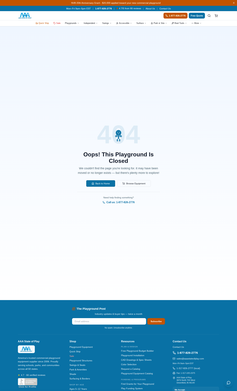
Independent (89, 23)
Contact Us (165, 8)
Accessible (124, 23)
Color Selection (129, 364)
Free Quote (197, 15)
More (196, 23)
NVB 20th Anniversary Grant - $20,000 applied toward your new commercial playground (116, 3)
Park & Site (159, 23)
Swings (105, 23)
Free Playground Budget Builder (137, 351)
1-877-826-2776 (103, 8)
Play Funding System (132, 388)
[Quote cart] (216, 16)
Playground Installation (132, 355)
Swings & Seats (77, 365)
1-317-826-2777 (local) (188, 368)
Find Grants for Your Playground (137, 384)
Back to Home (102, 183)
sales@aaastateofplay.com (190, 358)
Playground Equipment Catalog (137, 373)
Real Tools (179, 23)
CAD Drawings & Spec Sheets (136, 360)
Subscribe (156, 321)
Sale (58, 23)
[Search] (209, 16)
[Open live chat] (228, 382)
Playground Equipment (81, 347)
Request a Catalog (130, 369)
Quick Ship (44, 23)
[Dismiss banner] (233, 3)
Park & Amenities (78, 369)
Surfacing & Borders (79, 378)
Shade (72, 374)
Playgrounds (71, 23)
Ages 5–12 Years (78, 389)
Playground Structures (80, 360)
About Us (150, 8)
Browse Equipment (135, 183)
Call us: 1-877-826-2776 (120, 202)
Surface (140, 23)
